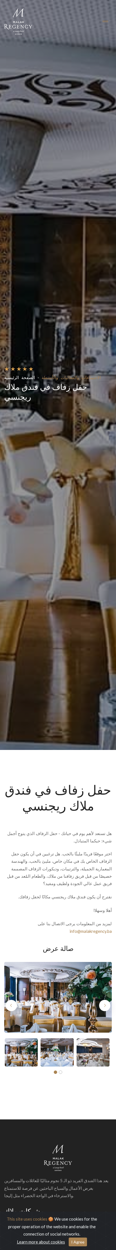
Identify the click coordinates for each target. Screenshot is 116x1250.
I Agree (77, 1242)
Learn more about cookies (41, 1241)
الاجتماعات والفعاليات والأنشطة (71, 377)
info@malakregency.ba (91, 931)
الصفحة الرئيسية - (21, 377)
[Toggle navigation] (105, 21)
